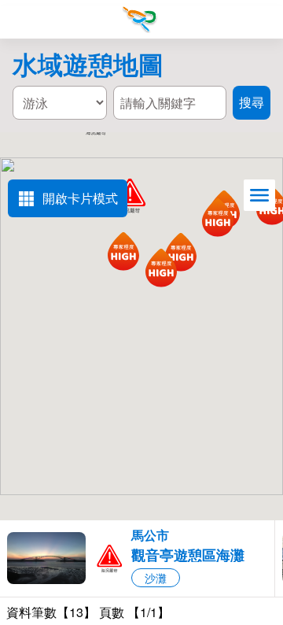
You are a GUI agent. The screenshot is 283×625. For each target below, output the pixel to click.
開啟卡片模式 (80, 198)
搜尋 (262, 20)
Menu (19, 19)
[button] (137, 558)
